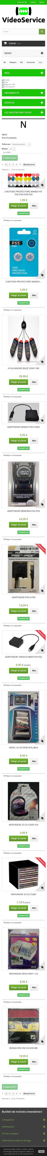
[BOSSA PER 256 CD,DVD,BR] (23, 1026)
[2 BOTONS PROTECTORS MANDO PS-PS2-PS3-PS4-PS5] (23, 180)
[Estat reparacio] (23, 87)
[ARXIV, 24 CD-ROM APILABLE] (23, 717)
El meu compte (10, 1133)
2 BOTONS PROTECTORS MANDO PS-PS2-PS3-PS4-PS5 (24, 193)
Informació (11, 92)
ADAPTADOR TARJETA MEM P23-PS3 (23, 657)
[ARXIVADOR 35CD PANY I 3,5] (23, 949)
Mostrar (5, 149)
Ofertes (9, 102)
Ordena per (6, 144)
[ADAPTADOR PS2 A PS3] (23, 569)
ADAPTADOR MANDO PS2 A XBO (23, 427)
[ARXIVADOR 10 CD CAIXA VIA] (23, 801)
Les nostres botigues (17, 112)
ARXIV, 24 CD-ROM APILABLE (23, 747)
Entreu (41, 2)
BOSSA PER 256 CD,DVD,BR (24, 1048)
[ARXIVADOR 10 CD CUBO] (23, 874)
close (41, 1151)
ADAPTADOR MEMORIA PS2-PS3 (23, 511)
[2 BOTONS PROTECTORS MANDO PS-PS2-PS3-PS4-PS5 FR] (23, 252)
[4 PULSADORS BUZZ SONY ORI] (23, 340)
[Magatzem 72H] (23, 84)
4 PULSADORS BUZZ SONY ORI (23, 368)
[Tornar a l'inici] (4, 62)
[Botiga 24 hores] (23, 14)
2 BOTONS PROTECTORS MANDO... (23, 282)
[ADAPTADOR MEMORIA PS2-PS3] (23, 484)
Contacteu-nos (22, 2)
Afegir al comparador (13, 220)
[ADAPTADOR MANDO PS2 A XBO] (23, 413)
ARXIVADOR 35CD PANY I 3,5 (23, 974)
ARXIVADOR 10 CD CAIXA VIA (23, 825)
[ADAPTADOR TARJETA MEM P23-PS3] (23, 642)
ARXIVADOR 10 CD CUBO (23, 894)
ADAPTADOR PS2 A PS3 (23, 597)
